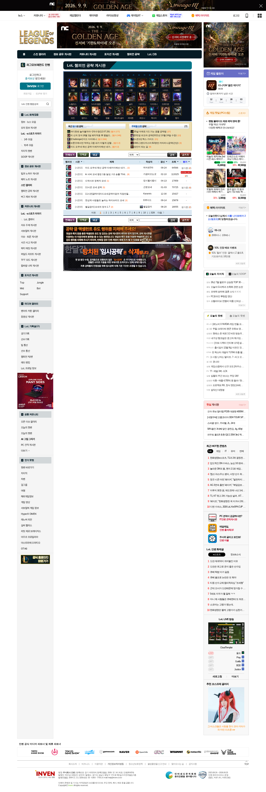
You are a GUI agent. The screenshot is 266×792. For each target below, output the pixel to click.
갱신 (163, 162)
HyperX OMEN (28, 513)
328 (153, 212)
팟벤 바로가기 (27, 467)
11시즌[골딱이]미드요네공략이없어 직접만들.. (107, 194)
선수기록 (25, 339)
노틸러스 (72, 104)
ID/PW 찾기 (41, 93)
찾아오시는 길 (177, 764)
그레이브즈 (119, 90)
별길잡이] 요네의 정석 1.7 (97, 207)
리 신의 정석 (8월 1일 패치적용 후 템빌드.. (91, 135)
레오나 (142, 118)
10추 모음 (28, 145)
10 (144, 212)
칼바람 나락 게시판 (30, 265)
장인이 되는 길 (141, 147)
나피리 (177, 90)
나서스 (165, 90)
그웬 (130, 90)
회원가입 (27, 93)
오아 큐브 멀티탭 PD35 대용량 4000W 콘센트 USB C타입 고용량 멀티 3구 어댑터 (226, 411)
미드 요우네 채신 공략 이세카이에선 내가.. (91, 147)
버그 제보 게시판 (29, 196)
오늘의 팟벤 (26, 433)
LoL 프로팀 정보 (28, 368)
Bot (38, 288)
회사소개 (73, 764)
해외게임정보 (27, 496)
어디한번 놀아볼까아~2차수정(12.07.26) (90, 131)
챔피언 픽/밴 (27, 356)
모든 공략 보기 (69, 155)
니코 (119, 104)
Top (22, 282)
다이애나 (153, 104)
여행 (23, 490)
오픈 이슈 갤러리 (29, 421)
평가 (185, 162)
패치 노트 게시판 (29, 179)
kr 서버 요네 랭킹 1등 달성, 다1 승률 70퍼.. (105, 174)
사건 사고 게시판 (29, 242)
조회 (174, 162)
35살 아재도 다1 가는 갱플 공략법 (150, 131)
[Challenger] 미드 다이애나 (84, 139)
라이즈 (177, 104)
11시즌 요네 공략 (93, 187)
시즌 (77, 162)
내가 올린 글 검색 (95, 155)
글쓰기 (185, 155)
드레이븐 (165, 104)
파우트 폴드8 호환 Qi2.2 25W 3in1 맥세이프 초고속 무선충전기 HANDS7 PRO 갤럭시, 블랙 (226, 434)
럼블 (107, 118)
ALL (85, 75)
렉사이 (154, 118)
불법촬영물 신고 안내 (157, 764)
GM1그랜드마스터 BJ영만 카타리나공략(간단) (156, 143)
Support (24, 294)
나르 (142, 90)
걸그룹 (24, 484)
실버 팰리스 (26, 525)
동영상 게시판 (27, 316)
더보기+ (242, 73)
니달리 (107, 104)
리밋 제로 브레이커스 (31, 531)
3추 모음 (28, 139)
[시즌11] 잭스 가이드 (144, 139)
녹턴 (84, 104)
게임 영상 (25, 502)
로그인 (236, 15)
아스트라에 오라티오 (30, 542)
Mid (22, 288)
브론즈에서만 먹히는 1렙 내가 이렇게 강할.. (92, 143)
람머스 (84, 118)
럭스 (96, 118)
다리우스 (142, 104)
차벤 (23, 479)
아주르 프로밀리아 (29, 537)
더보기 (235, 676)
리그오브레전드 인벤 (38, 65)
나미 (154, 90)
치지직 (24, 473)
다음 (160, 212)
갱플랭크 (96, 90)
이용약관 (99, 764)
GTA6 (24, 548)
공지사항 (193, 764)
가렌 (73, 90)
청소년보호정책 (136, 764)
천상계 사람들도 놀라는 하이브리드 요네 (104, 200)
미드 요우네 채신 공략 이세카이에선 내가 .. (105, 168)
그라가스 (107, 90)
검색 (47, 104)
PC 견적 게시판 (28, 444)
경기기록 (25, 333)
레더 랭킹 (25, 362)
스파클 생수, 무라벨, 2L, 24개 (221, 423)
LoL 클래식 (29, 219)
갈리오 (84, 90)
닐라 (130, 104)
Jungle (40, 282)
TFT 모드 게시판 (29, 259)
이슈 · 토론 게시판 (29, 236)
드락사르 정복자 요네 (95, 181)
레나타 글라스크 (120, 118)
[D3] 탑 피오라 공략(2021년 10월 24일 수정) (155, 135)
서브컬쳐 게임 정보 (30, 508)
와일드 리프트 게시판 (31, 254)
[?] (186, 126)
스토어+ (242, 113)
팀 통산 (24, 345)
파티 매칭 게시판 (29, 248)
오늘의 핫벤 (26, 427)
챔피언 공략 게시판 (30, 190)
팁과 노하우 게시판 (30, 173)
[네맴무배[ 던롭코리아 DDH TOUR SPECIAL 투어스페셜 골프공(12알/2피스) (226, 417)
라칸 (73, 118)
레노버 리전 (26, 519)
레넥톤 (130, 118)
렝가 (177, 118)
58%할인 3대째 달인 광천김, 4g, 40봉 (224, 428)
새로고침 (239, 263)
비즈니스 (86, 764)
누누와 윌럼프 (96, 104)
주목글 (83, 155)
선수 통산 (25, 350)
